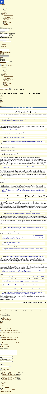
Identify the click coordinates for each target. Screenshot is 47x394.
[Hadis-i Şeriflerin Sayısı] (4, 344)
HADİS (5, 10)
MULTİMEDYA (4, 21)
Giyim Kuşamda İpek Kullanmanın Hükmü (8, 376)
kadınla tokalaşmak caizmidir (6, 319)
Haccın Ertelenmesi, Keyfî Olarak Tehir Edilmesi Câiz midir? (11, 375)
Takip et (5, 367)
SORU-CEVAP (4, 13)
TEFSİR (5, 9)
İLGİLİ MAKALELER (4, 325)
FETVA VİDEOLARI (7, 22)
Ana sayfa (1, 89)
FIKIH (5, 7)
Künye (3, 383)
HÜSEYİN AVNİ (6, 19)
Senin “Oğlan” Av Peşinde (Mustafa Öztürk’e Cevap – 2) (11, 332)
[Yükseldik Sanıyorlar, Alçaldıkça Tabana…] (9, 337)
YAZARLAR (4, 14)
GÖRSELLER (6, 24)
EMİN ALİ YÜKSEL (7, 16)
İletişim (3, 385)
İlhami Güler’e (3, 335)
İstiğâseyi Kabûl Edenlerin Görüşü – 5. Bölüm (9, 374)
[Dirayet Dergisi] (4, 64)
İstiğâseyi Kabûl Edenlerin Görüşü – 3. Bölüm (9, 377)
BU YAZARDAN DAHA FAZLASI (13, 325)
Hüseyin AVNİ (2, 96)
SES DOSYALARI (7, 23)
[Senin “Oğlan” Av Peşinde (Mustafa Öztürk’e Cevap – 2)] (9, 330)
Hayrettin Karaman (5, 318)
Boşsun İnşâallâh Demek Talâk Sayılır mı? (8, 378)
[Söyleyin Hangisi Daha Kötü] (8, 389)
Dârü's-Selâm (7, 387)
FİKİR (5, 12)
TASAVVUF (6, 8)
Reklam (3, 384)
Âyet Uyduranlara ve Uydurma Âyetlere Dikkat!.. (9, 342)
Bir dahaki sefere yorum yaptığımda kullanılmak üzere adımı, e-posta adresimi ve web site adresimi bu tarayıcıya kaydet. (18, 362)
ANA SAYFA (4, 6)
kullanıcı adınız (11, 29)
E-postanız (10, 34)
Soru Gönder (4, 46)
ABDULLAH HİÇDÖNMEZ (8, 15)
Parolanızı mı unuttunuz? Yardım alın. (5, 52)
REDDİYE (5, 11)
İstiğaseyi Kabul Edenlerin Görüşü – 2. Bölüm (9, 379)
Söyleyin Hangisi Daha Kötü (5, 328)
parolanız (10, 50)
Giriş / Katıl (4, 44)
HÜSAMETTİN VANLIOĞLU (8, 18)
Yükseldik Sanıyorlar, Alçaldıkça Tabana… (8, 339)
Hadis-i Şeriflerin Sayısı (4, 346)
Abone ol (6, 368)
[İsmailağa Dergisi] (4, 369)
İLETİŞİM (3, 25)
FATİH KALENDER (7, 17)
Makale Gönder (4, 45)
